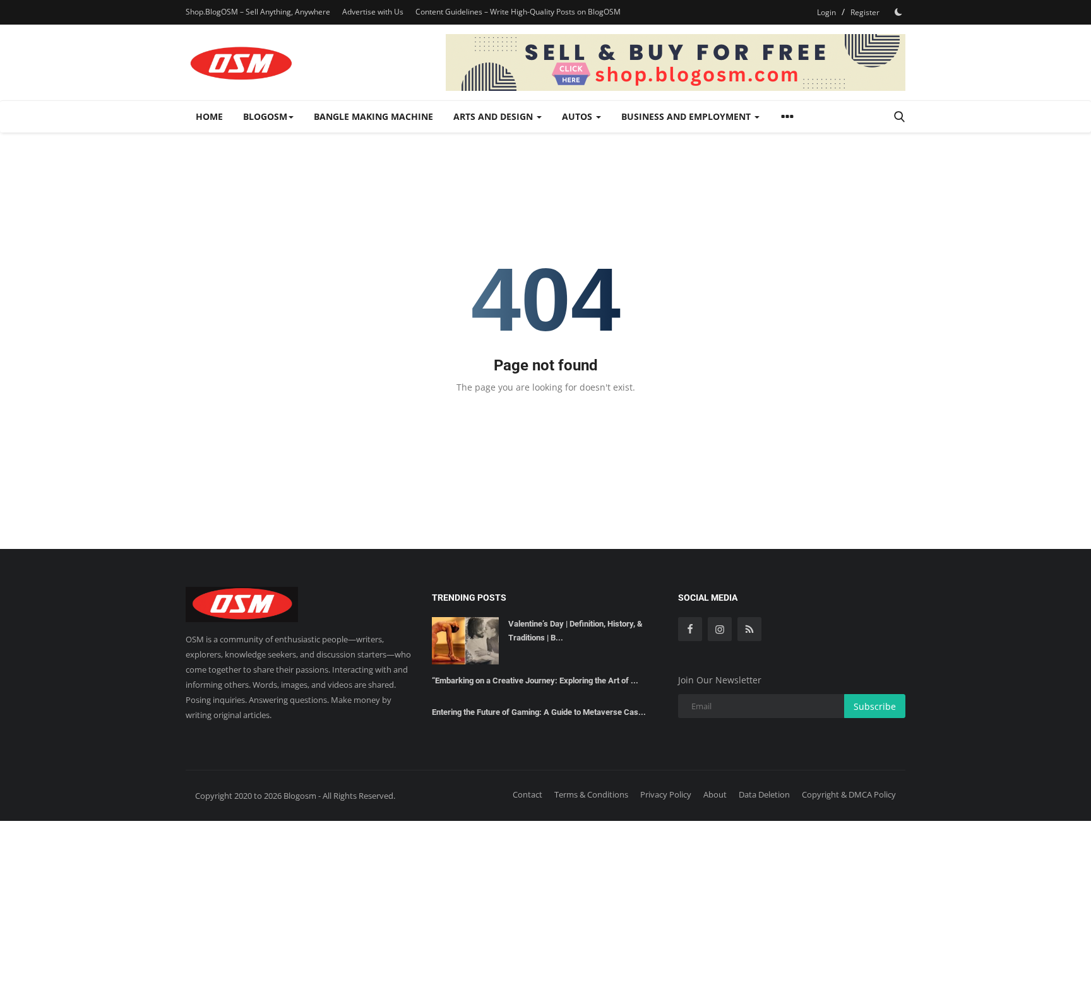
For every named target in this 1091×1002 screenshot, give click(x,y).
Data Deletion (764, 794)
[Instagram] (720, 629)
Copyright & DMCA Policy (849, 794)
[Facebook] (690, 629)
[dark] (898, 12)
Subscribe (875, 706)
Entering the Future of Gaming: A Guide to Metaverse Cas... (539, 712)
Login (826, 12)
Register (864, 12)
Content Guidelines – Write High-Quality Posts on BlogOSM (518, 11)
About (715, 794)
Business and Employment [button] (687, 116)
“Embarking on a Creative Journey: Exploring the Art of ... (535, 680)
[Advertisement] (545, 909)
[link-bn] (675, 62)
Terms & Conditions (591, 794)
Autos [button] (578, 116)
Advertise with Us (372, 11)
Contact (527, 794)
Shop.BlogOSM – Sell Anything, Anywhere (258, 11)
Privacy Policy (665, 794)
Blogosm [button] (265, 116)
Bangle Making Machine (373, 116)
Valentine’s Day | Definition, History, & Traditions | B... (575, 630)
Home (209, 116)
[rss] (749, 629)
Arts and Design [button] (494, 116)
